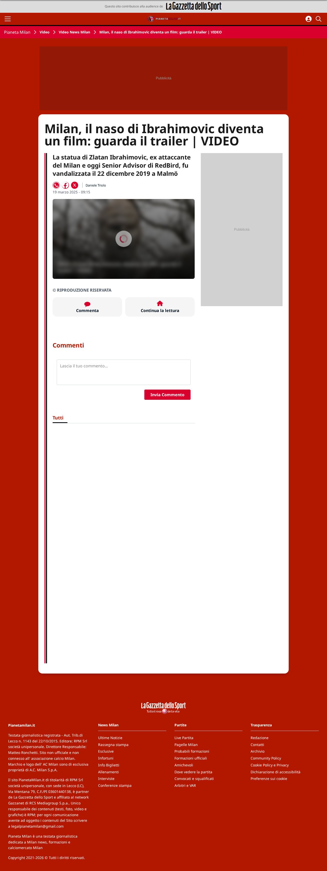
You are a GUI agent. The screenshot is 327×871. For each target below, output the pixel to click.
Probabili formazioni (191, 751)
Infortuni (105, 758)
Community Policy (266, 758)
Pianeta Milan (17, 32)
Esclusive (106, 751)
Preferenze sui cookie (269, 778)
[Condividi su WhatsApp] (56, 185)
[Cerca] (319, 18)
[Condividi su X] (74, 185)
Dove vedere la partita (193, 771)
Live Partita (183, 737)
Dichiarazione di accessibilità (275, 771)
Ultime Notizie (110, 737)
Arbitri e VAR (185, 785)
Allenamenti (108, 771)
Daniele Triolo (96, 185)
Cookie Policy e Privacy (270, 765)
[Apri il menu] (7, 18)
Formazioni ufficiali (190, 758)
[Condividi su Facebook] (65, 185)
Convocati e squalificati (194, 778)
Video (45, 32)
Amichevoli (183, 765)
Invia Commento (167, 394)
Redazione (259, 737)
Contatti (257, 744)
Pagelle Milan (186, 744)
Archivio (257, 751)
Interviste (106, 778)
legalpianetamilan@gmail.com (37, 826)
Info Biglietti (108, 765)
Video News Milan (74, 32)
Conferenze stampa (115, 785)
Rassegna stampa (113, 744)
